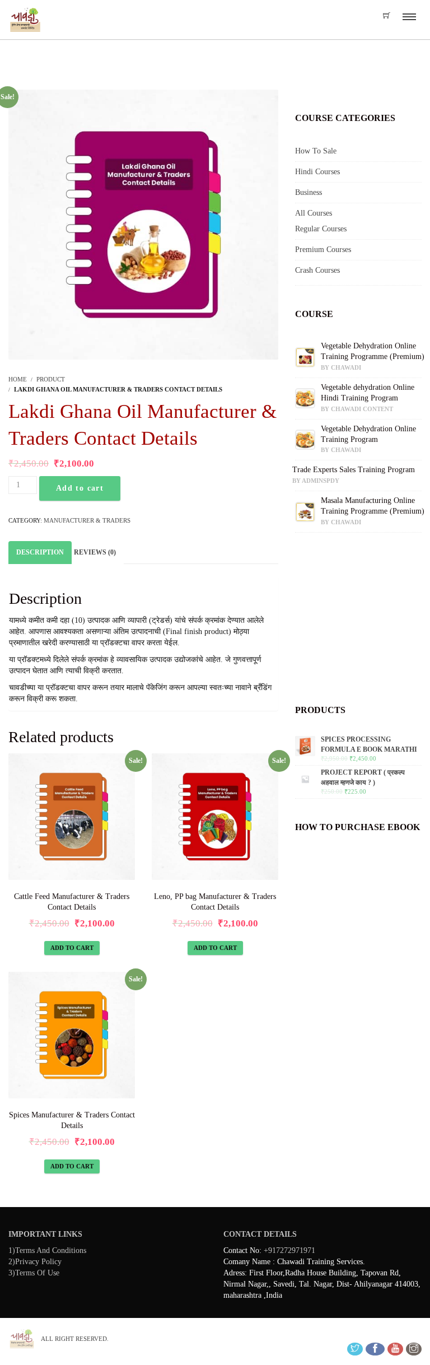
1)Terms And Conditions (47, 1250)
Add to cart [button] (72, 947)
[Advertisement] (358, 622)
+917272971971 (289, 1250)
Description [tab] (40, 552)
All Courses (313, 213)
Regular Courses (321, 229)
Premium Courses (323, 249)
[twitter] (355, 1349)
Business (308, 192)
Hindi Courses (317, 171)
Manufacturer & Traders (87, 520)
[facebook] (375, 1349)
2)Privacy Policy (35, 1261)
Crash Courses (317, 270)
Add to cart (80, 488)
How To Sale (315, 151)
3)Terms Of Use (33, 1273)
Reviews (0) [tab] (95, 552)
